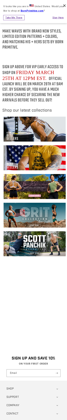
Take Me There (13, 17)
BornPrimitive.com (32, 10)
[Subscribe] (56, 373)
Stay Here (58, 17)
